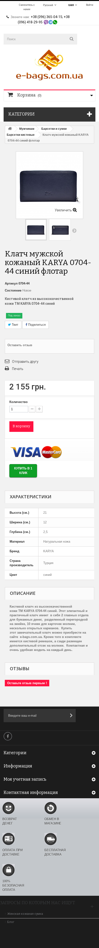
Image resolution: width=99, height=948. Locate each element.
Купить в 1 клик (23, 471)
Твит (14, 324)
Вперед (74, 230)
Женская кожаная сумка (25, 914)
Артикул (11, 283)
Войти (89, 4)
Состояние (13, 290)
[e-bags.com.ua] (49, 64)
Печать (17, 369)
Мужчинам (26, 128)
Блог (10, 922)
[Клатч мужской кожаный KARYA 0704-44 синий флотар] (59, 229)
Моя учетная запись (25, 779)
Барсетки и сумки (54, 128)
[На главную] (9, 129)
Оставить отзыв (19, 345)
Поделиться (36, 324)
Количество (18, 402)
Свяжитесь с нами (27, 7)
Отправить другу (25, 362)
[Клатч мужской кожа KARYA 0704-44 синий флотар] (36, 229)
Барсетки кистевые (21, 134)
